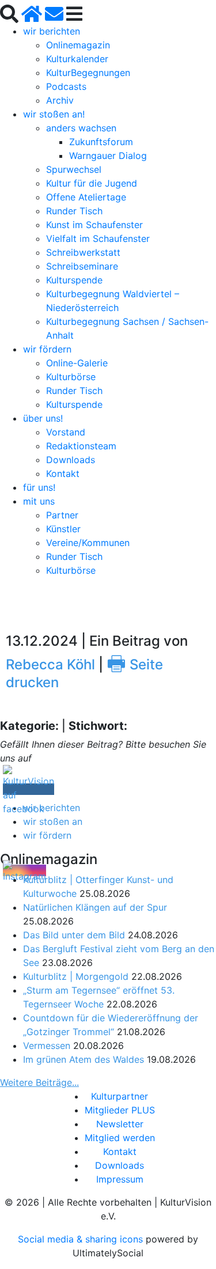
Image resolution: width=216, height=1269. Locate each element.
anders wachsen (81, 128)
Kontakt (62, 473)
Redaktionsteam (81, 446)
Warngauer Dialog (108, 155)
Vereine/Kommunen (88, 542)
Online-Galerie (77, 363)
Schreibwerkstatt (83, 252)
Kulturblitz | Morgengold (75, 976)
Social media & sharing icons (82, 1239)
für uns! (39, 487)
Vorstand (65, 432)
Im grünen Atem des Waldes (83, 1059)
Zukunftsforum (101, 141)
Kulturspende (74, 280)
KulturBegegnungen (88, 72)
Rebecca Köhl (50, 664)
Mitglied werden (120, 1137)
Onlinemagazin (78, 45)
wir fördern (47, 349)
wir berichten (51, 31)
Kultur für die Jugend (91, 183)
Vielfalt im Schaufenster (98, 238)
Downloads (70, 459)
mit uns (39, 501)
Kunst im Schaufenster (94, 224)
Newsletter (119, 1124)
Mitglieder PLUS (120, 1110)
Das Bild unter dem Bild (74, 935)
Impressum (119, 1179)
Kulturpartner (119, 1096)
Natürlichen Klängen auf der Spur (95, 907)
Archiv (60, 100)
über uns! (43, 418)
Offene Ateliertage (86, 197)
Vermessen (46, 1045)
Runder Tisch (74, 211)
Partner (62, 515)
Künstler (63, 529)
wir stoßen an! (54, 114)
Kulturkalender (77, 59)
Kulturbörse (71, 376)
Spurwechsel (73, 169)
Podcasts (66, 86)
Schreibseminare (82, 266)
